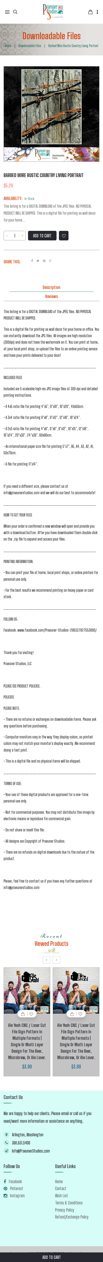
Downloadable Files (52, 36)
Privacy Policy (64, 1210)
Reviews (51, 296)
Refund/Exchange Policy (72, 1216)
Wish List (61, 1195)
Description (51, 287)
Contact (60, 1188)
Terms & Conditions (69, 1202)
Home (59, 1181)
